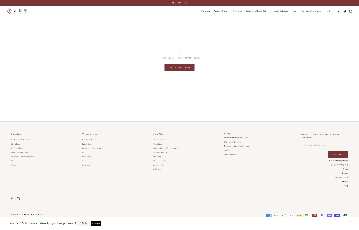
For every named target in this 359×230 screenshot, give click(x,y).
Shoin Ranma (87, 156)
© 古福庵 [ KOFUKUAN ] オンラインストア (27, 214)
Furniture (205, 11)
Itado (84, 152)
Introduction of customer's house (236, 137)
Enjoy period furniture (232, 142)
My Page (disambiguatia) (339, 164)
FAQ (346, 185)
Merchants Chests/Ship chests (22, 156)
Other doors (86, 165)
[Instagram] (18, 198)
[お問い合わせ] (328, 11)
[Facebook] (11, 198)
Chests (13, 165)
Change (96, 223)
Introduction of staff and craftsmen (237, 146)
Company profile (341, 177)
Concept (227, 133)
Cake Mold (157, 169)
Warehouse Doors (89, 139)
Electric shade (158, 139)
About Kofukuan (281, 11)
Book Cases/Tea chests (20, 152)
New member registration (338, 160)
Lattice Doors (87, 144)
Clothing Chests (17, 148)
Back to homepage (179, 67)
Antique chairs (158, 165)
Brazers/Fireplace (160, 152)
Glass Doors (86, 160)
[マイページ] (344, 11)
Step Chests (15, 144)
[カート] (350, 11)
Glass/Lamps (158, 144)
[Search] (338, 11)
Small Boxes (157, 156)
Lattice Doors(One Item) (91, 148)
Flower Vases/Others (161, 160)
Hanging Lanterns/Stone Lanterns (166, 148)
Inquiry (345, 173)
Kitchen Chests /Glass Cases (22, 139)
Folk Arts (237, 11)
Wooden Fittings (221, 11)
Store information (231, 154)
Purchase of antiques (311, 11)
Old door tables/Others (20, 160)
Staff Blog (227, 150)
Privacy (345, 181)
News (295, 11)
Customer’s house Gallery (258, 11)
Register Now (179, 3)
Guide (345, 169)
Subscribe (338, 154)
